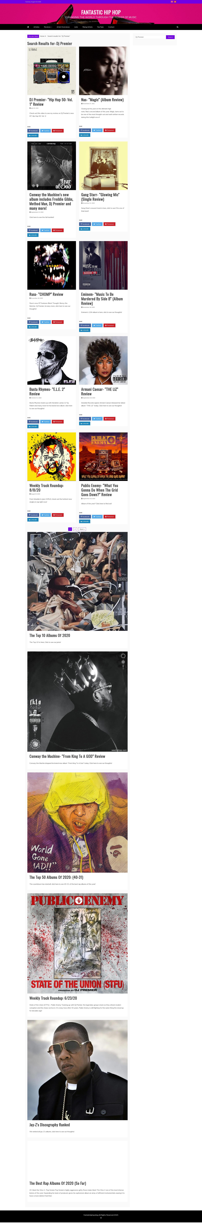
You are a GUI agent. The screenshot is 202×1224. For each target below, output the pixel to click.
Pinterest (58, 131)
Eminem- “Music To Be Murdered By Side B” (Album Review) (102, 298)
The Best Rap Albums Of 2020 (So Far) (57, 1183)
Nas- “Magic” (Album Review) (102, 99)
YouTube (175, 2)
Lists (76, 27)
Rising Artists (87, 27)
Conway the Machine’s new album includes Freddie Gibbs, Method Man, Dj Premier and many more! (51, 201)
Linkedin (33, 135)
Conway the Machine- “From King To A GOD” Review (67, 756)
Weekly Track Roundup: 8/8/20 (46, 488)
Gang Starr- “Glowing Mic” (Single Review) (100, 197)
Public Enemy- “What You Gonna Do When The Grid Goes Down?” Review (99, 490)
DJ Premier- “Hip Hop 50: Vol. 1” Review (51, 102)
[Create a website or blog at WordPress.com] (101, 1218)
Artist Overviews (63, 27)
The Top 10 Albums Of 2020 (49, 635)
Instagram (172, 2)
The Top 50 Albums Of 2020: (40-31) (56, 877)
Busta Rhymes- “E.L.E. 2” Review (47, 391)
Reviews (47, 27)
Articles (36, 27)
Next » (82, 529)
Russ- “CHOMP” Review (46, 294)
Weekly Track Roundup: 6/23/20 (53, 998)
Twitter (46, 131)
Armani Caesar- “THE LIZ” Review (99, 391)
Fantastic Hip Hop (101, 12)
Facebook (34, 131)
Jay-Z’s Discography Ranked (49, 1124)
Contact (111, 27)
